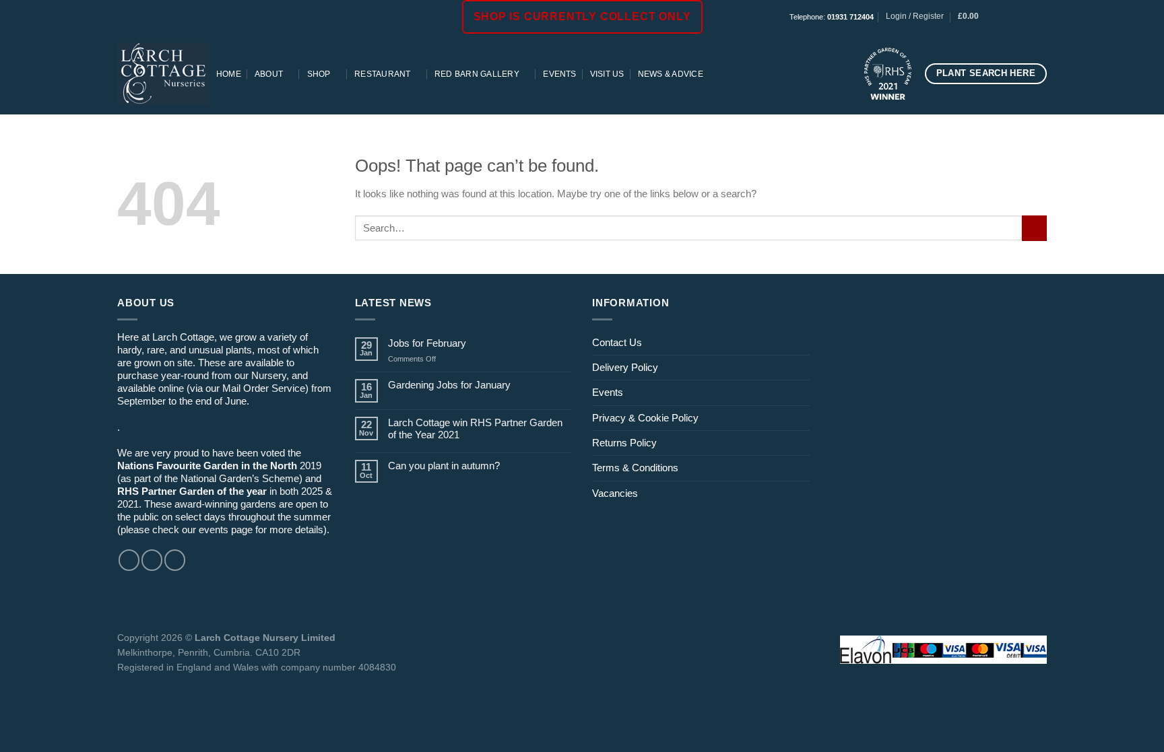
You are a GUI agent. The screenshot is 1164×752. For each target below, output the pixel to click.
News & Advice (670, 74)
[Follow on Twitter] (174, 559)
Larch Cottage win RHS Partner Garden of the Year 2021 (475, 428)
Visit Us (607, 74)
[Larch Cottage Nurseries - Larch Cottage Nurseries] (163, 73)
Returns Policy (624, 442)
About (269, 74)
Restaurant (382, 74)
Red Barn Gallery (476, 74)
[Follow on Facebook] (1004, 17)
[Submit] (1034, 227)
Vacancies (615, 493)
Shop (319, 74)
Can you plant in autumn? (444, 465)
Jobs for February (427, 343)
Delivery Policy (625, 367)
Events (559, 74)
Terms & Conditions (635, 467)
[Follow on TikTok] (1028, 17)
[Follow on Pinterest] (1040, 17)
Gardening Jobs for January (449, 384)
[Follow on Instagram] (1016, 17)
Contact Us (617, 342)
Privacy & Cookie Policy (645, 417)
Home (228, 74)
